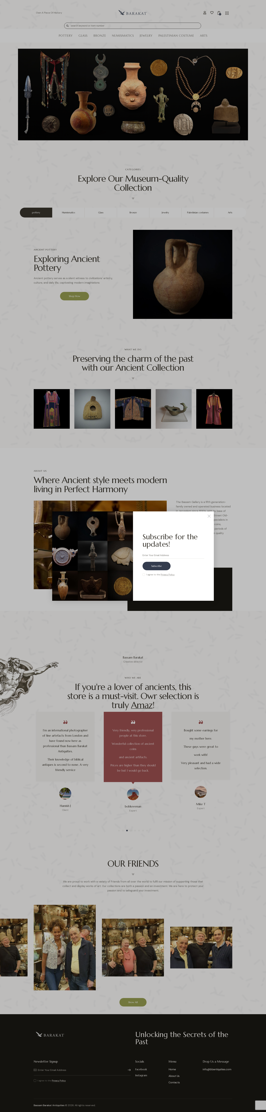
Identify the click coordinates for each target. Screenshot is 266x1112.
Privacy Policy (168, 574)
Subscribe (156, 565)
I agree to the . (160, 574)
